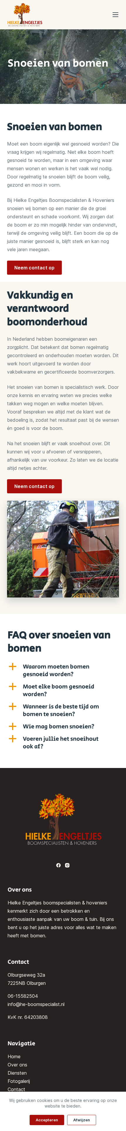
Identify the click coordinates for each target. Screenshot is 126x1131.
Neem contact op (34, 268)
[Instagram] (67, 865)
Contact (16, 1089)
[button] (63, 671)
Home (14, 1056)
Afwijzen (81, 1120)
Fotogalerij (19, 1081)
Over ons (17, 1065)
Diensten (17, 1073)
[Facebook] (58, 865)
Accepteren (47, 1120)
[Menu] (115, 15)
